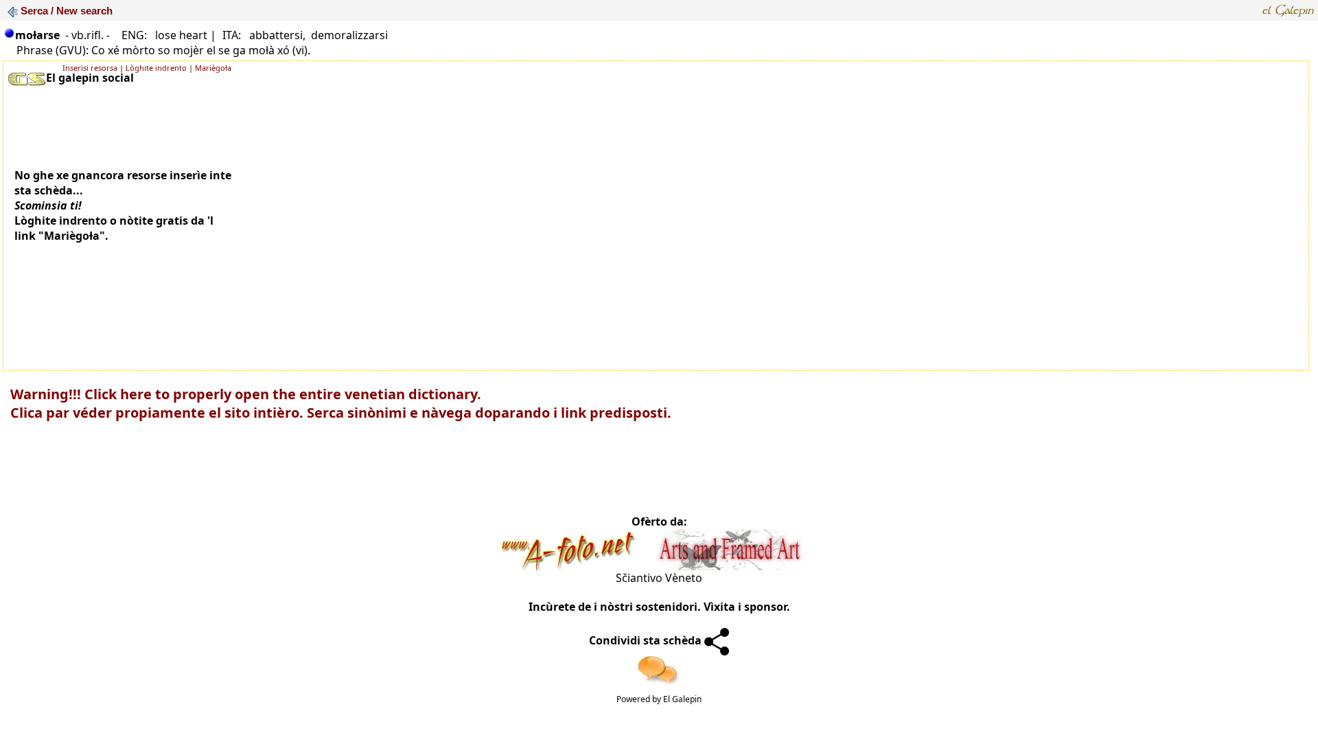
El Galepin (682, 699)
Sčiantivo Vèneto (659, 577)
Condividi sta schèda (646, 640)
